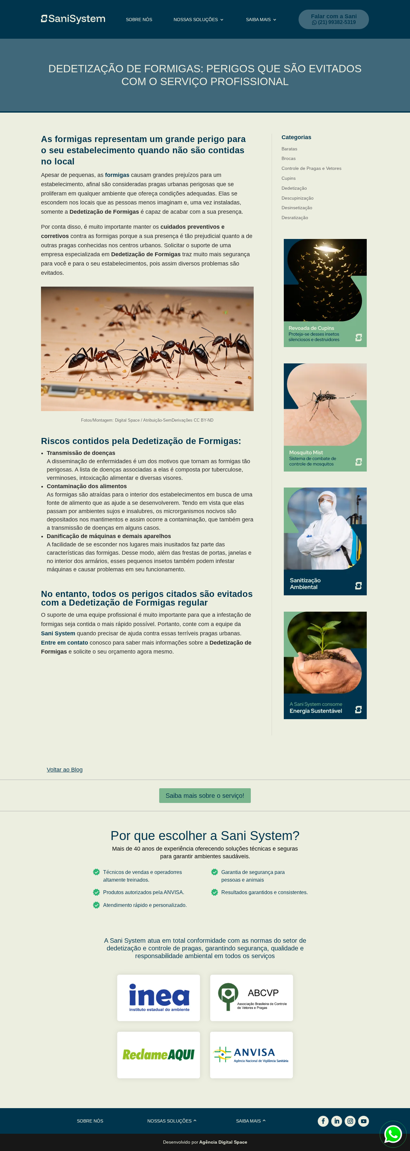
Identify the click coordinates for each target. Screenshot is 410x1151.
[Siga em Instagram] (350, 1121)
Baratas (289, 148)
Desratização (295, 217)
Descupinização (298, 198)
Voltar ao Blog (65, 769)
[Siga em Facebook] (323, 1121)
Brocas (289, 158)
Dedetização (294, 188)
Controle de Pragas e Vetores (311, 168)
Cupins (289, 178)
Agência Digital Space (223, 1142)
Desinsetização (297, 207)
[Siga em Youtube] (363, 1121)
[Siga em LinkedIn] (336, 1121)
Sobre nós (139, 19)
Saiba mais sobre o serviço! (205, 795)
